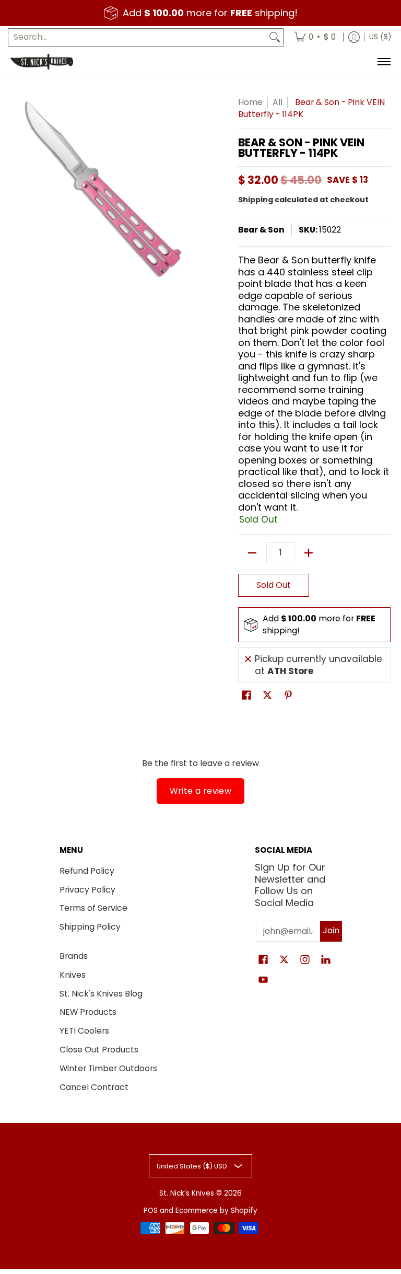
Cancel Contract (94, 1087)
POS (151, 1210)
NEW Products (88, 1012)
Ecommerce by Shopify (216, 1210)
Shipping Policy (90, 927)
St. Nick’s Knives (186, 1193)
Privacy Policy (87, 890)
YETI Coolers (84, 1031)
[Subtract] (252, 552)
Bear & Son (261, 230)
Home (250, 102)
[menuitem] (315, 37)
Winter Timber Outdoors (108, 1068)
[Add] (308, 552)
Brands (74, 956)
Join (331, 930)
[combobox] (137, 37)
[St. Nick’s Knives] (41, 62)
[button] (246, 696)
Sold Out (273, 585)
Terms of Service (93, 908)
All (277, 102)
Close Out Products (99, 1050)
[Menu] (383, 62)
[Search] (274, 37)
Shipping (255, 199)
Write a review (201, 791)
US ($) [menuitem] (380, 37)
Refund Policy (87, 871)
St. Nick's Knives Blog (101, 994)
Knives (73, 975)
